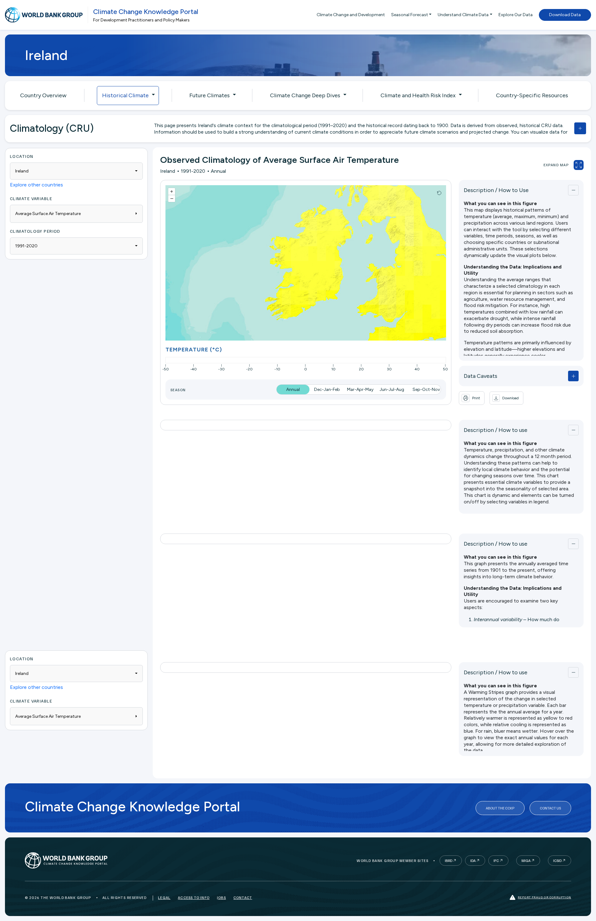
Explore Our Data (516, 14)
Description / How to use (495, 430)
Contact (242, 897)
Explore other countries (36, 185)
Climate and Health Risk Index (418, 95)
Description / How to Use (496, 190)
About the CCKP (500, 808)
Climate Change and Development (351, 14)
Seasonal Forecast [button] (409, 14)
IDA (473, 860)
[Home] (44, 15)
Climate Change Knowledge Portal (145, 11)
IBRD (448, 860)
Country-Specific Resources (532, 95)
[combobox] (76, 171)
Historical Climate (125, 95)
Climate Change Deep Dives (305, 95)
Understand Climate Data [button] (463, 14)
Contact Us (550, 808)
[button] (506, 398)
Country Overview (43, 95)
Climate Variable (31, 198)
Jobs (221, 897)
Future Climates (209, 95)
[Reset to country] (439, 193)
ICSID (557, 860)
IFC (496, 860)
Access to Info (194, 897)
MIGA (526, 860)
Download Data (565, 14)
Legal (164, 897)
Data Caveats (480, 376)
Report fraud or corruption (544, 897)
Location (22, 156)
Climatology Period (35, 231)
